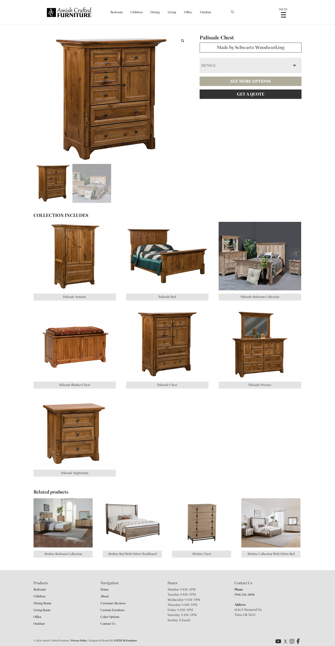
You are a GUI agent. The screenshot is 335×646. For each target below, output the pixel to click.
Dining (155, 12)
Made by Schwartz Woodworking (251, 47)
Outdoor (205, 12)
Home (104, 589)
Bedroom (116, 12)
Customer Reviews (113, 603)
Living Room (42, 610)
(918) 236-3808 (244, 594)
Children (137, 12)
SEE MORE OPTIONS (250, 81)
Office (188, 12)
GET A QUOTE (250, 94)
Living (172, 12)
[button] (183, 41)
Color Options (110, 617)
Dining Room (42, 603)
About (104, 596)
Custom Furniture (112, 610)
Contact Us (108, 624)
